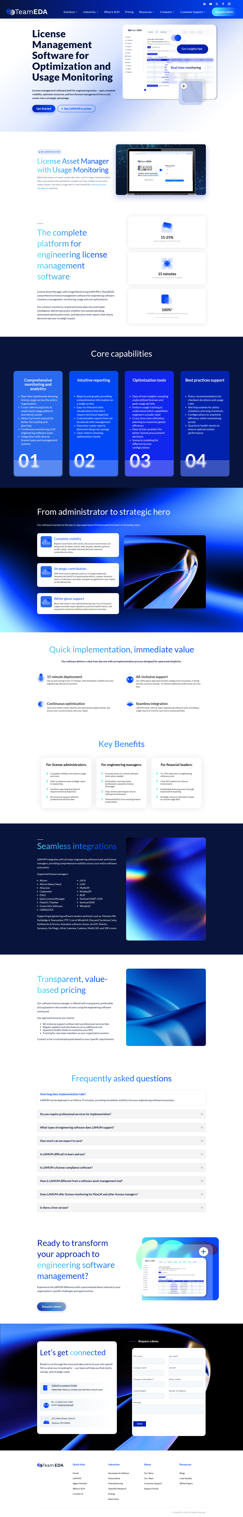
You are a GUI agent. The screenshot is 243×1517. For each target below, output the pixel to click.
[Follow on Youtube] (210, 3)
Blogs (182, 1473)
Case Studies (186, 1478)
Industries (89, 12)
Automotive (114, 1478)
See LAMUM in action (76, 108)
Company (166, 12)
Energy (111, 1493)
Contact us (78, 1493)
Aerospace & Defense (118, 1473)
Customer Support (191, 12)
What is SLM (111, 12)
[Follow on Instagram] (229, 3)
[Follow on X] (216, 3)
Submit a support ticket (64, 1385)
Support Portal (151, 1488)
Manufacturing (115, 1483)
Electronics (113, 1499)
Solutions (69, 12)
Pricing (129, 12)
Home (76, 1473)
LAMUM (77, 1478)
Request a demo (224, 11)
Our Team (148, 1478)
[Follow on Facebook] (223, 3)
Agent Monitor (80, 1483)
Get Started (43, 108)
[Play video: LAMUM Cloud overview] (161, 169)
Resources (145, 12)
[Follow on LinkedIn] (204, 3)
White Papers (186, 1483)
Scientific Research (117, 1488)
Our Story (149, 1473)
